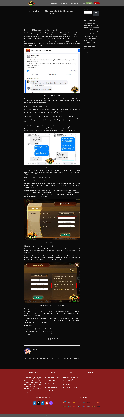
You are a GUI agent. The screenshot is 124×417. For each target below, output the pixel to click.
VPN (69, 3)
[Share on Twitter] (49, 339)
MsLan (57, 17)
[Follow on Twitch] (51, 403)
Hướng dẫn (54, 3)
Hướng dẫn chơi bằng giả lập (51, 377)
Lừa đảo (65, 3)
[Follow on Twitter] (34, 403)
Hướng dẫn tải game (49, 380)
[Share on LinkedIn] (57, 339)
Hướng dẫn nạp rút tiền (50, 384)
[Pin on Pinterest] (55, 339)
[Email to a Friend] (52, 339)
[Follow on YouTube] (47, 403)
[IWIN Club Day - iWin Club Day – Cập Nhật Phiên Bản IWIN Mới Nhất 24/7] (31, 3)
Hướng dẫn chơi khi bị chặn (51, 387)
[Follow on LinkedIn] (42, 403)
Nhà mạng (73, 3)
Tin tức (60, 3)
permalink (62, 344)
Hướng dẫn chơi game (49, 390)
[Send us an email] (38, 403)
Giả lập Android (81, 3)
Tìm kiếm (86, 9)
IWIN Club (65, 34)
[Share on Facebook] (47, 339)
